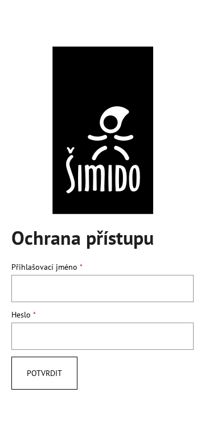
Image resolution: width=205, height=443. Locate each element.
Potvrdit (44, 373)
